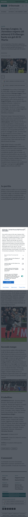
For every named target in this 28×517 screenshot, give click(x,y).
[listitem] (14, 255)
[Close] (25, 229)
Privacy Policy (22, 287)
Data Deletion (6, 287)
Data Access (14, 287)
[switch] (22, 259)
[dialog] (14, 258)
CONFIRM (8, 282)
